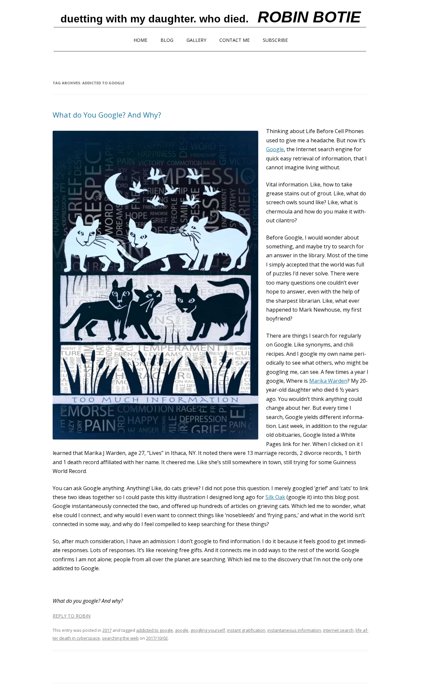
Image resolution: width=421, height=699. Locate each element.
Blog (167, 40)
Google (275, 149)
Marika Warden (328, 380)
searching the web (120, 638)
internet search (338, 630)
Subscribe (275, 40)
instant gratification (246, 630)
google (181, 630)
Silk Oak (275, 497)
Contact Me (234, 40)
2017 (106, 630)
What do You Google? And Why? (107, 115)
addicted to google (154, 630)
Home (140, 40)
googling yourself (207, 630)
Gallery (196, 40)
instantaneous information (294, 630)
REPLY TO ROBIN (71, 616)
